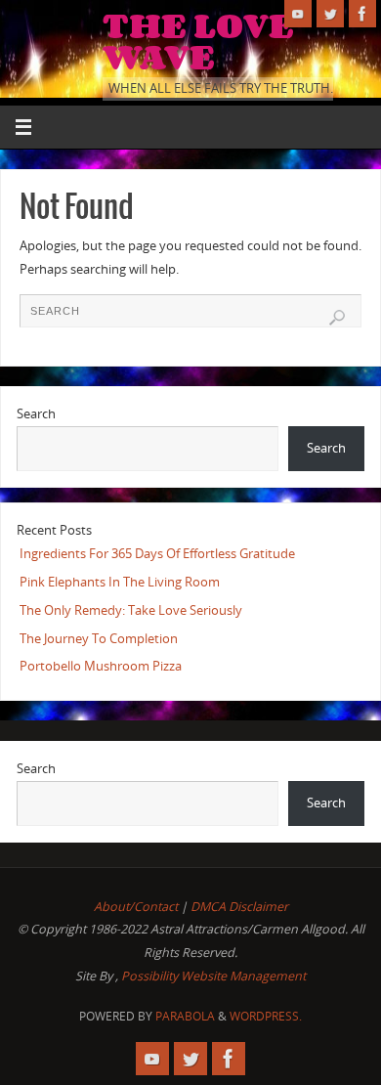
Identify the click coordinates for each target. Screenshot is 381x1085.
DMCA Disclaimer (239, 906)
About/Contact (136, 906)
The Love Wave (198, 41)
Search (36, 414)
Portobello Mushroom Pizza (101, 666)
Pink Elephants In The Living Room (120, 582)
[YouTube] (298, 13)
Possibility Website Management (213, 976)
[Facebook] (362, 13)
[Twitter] (330, 13)
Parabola (185, 1016)
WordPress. (266, 1016)
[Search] (337, 317)
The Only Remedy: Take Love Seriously (131, 610)
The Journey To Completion (99, 638)
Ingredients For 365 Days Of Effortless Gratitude (157, 553)
